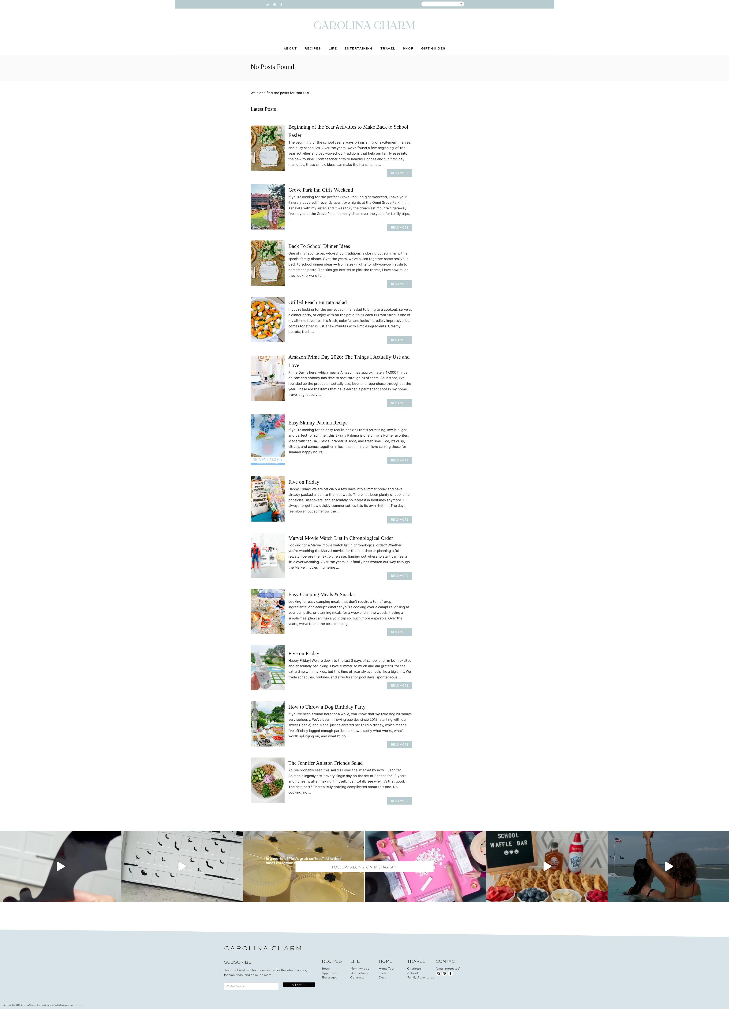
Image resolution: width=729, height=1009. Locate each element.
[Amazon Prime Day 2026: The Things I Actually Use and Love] (268, 380)
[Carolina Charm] (364, 25)
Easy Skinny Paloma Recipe (318, 423)
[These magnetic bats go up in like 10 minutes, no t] (182, 866)
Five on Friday (303, 482)
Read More (401, 174)
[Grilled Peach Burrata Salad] (268, 321)
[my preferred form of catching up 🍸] (303, 866)
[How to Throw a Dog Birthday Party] (268, 725)
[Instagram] (268, 4)
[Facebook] (281, 4)
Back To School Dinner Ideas (319, 246)
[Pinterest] (275, 4)
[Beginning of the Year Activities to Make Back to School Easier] (268, 150)
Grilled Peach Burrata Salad (317, 302)
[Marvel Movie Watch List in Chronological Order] (268, 557)
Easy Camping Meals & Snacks (321, 594)
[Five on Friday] (268, 500)
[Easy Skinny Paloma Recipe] (268, 441)
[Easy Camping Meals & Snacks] (268, 613)
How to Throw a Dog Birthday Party (327, 707)
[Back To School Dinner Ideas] (268, 264)
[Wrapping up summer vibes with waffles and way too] (547, 866)
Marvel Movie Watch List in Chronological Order (340, 538)
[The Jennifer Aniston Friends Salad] (268, 782)
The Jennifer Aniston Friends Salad (325, 763)
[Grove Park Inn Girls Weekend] (268, 208)
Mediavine (78, 1004)
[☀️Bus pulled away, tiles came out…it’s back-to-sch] (425, 866)
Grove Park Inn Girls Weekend (320, 190)
